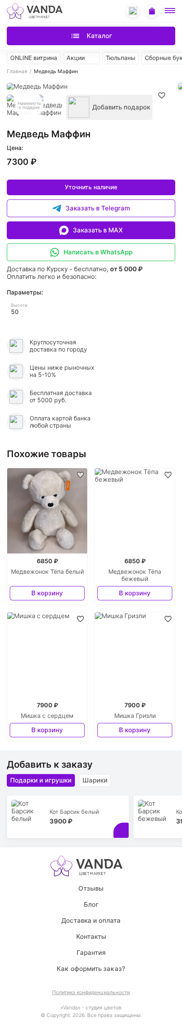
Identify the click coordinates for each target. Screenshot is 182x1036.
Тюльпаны (120, 57)
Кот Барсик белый (74, 811)
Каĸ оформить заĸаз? (91, 969)
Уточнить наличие (91, 187)
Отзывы (91, 888)
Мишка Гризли (135, 715)
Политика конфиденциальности (91, 992)
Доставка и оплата (91, 920)
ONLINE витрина (33, 57)
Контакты (91, 936)
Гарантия (91, 953)
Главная (17, 71)
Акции (75, 57)
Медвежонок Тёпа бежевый (134, 575)
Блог (91, 904)
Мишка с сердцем (47, 715)
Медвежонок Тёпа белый (47, 571)
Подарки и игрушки (41, 780)
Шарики (95, 780)
